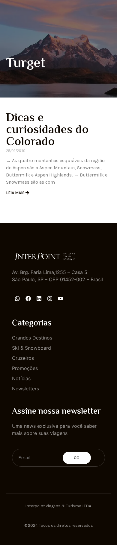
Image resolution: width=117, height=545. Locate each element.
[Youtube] (60, 298)
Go (77, 457)
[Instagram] (49, 298)
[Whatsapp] (17, 298)
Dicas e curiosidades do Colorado (47, 130)
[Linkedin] (39, 298)
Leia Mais (16, 192)
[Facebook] (28, 298)
